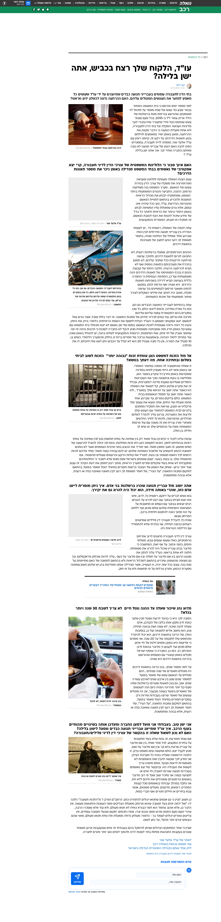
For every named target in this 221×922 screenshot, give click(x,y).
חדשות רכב (170, 10)
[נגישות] (4, 3)
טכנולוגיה (80, 3)
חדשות (173, 3)
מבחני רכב (157, 10)
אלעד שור (186, 854)
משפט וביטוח (133, 10)
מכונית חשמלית (105, 10)
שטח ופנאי (120, 10)
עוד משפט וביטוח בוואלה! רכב (172, 844)
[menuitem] (171, 3)
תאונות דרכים (174, 854)
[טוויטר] (39, 10)
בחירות (151, 3)
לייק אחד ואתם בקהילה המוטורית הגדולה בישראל (159, 848)
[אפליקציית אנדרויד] (48, 10)
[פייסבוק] (34, 10)
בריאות (103, 3)
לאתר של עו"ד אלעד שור (175, 840)
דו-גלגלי (146, 10)
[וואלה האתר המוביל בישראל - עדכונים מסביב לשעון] (185, 3)
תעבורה (163, 854)
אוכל (112, 3)
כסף (121, 3)
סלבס (130, 3)
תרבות (140, 3)
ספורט (162, 3)
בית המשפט (152, 854)
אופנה (68, 3)
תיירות (91, 3)
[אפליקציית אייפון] (43, 10)
